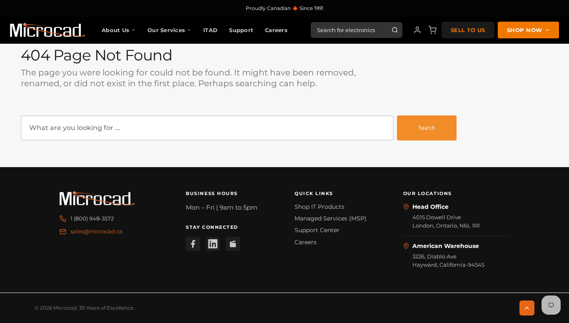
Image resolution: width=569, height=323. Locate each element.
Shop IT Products (319, 206)
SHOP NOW (524, 30)
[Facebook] (193, 244)
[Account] (417, 30)
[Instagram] (233, 244)
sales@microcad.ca (96, 231)
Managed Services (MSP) (330, 218)
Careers (276, 30)
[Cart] (432, 30)
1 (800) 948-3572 (92, 218)
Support (241, 30)
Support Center (316, 230)
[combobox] (207, 127)
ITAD (210, 30)
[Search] (395, 30)
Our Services (166, 30)
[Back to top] (526, 307)
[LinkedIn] (213, 244)
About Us (115, 30)
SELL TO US (468, 30)
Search (427, 127)
